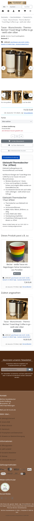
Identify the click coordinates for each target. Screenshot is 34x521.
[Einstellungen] (8, 11)
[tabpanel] (17, 194)
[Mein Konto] (13, 11)
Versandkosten (28, 113)
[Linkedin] (12, 498)
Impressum (5, 429)
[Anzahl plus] (21, 136)
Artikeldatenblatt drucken (18, 150)
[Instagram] (5, 498)
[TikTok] (9, 498)
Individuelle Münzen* (8, 460)
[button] (6, 95)
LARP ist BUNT (6, 449)
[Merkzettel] (19, 11)
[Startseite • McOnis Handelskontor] (17, 2)
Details (18, 273)
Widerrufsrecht (6, 426)
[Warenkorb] (24, 11)
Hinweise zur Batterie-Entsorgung (13, 436)
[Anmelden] (30, 369)
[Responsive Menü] (30, 11)
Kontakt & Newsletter (8, 453)
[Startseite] (2, 11)
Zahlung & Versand (8, 418)
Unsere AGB (5, 422)
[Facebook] (1, 498)
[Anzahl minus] (13, 136)
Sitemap (4, 456)
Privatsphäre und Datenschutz (12, 433)
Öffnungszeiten (6, 446)
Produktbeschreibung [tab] (10, 157)
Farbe (3, 117)
